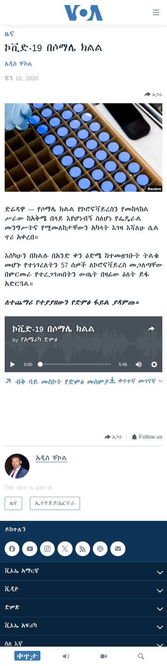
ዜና (9, 34)
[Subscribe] (117, 548)
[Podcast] (100, 548)
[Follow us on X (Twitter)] (64, 548)
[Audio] (66, 656)
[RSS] (82, 548)
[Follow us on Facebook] (12, 548)
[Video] (103, 656)
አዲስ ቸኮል (18, 64)
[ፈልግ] (141, 656)
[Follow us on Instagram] (47, 548)
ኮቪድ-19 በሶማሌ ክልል (53, 329)
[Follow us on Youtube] (29, 548)
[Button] (153, 94)
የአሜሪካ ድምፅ (39, 339)
